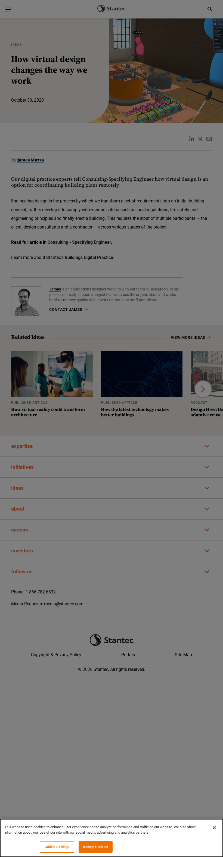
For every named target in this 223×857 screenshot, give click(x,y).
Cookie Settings (57, 847)
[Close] (214, 828)
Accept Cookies (95, 847)
